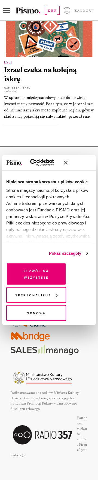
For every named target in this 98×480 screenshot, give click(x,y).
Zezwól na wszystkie (36, 273)
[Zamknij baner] (80, 163)
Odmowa (36, 312)
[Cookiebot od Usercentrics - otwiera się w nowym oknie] (38, 162)
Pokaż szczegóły (65, 253)
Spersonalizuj (33, 295)
